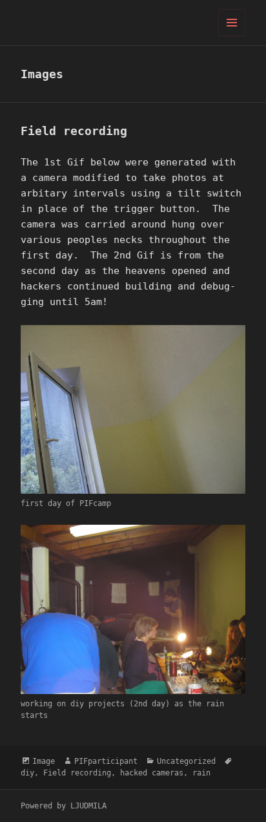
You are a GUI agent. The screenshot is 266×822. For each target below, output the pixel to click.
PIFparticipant (106, 761)
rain (201, 772)
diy (27, 772)
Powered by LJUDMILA (64, 805)
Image (43, 761)
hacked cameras (151, 772)
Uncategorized (186, 761)
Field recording (74, 131)
